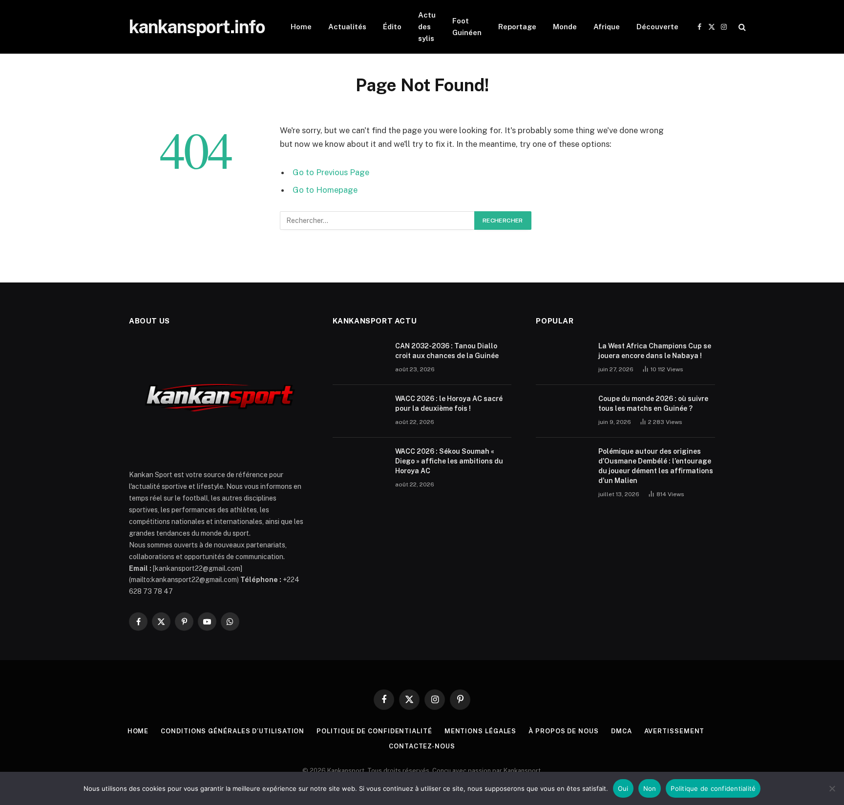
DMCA (621, 731)
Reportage (517, 26)
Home (301, 26)
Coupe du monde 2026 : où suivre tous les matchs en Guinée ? (653, 403)
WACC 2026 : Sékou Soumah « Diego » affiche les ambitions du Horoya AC (449, 461)
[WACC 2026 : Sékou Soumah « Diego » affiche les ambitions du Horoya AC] (359, 464)
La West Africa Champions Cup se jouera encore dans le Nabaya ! (654, 351)
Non (649, 788)
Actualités (347, 26)
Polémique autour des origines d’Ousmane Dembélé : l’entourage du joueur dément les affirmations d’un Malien (655, 465)
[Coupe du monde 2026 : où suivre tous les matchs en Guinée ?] (563, 411)
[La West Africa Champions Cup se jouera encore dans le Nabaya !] (563, 358)
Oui (623, 788)
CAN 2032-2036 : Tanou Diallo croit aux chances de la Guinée (447, 351)
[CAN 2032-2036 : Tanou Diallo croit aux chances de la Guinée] (359, 358)
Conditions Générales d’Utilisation (232, 731)
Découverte (657, 26)
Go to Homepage (325, 190)
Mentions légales (480, 731)
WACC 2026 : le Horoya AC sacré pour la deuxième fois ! (449, 403)
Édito (392, 26)
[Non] (832, 788)
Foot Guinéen (467, 27)
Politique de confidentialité (374, 731)
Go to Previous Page (331, 172)
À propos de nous (563, 731)
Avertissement (674, 731)
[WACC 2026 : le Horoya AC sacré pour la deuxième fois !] (359, 411)
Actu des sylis (427, 26)
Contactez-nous (422, 746)
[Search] (741, 27)
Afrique (606, 26)
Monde (565, 26)
